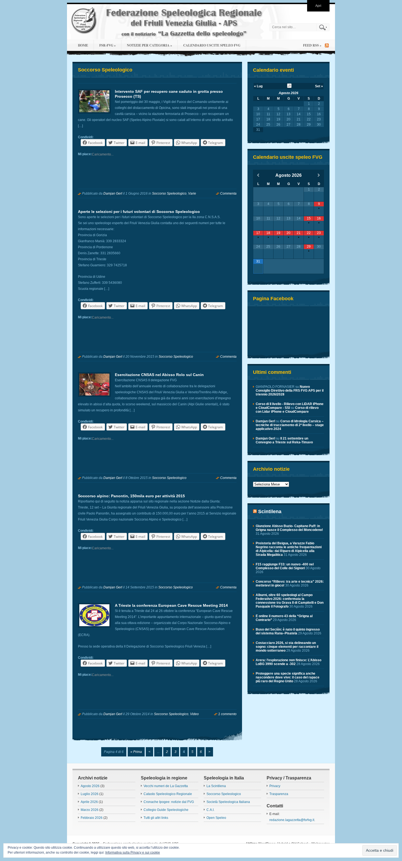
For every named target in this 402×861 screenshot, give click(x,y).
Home (83, 45)
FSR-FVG (107, 45)
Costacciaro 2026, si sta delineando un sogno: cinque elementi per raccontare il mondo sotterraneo (287, 646)
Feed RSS (312, 45)
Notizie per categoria (149, 45)
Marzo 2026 (89, 810)
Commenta (228, 193)
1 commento (227, 714)
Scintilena (269, 511)
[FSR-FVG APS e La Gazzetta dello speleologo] (167, 22)
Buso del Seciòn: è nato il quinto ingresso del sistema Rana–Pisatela (288, 631)
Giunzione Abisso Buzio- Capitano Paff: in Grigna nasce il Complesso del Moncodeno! (289, 528)
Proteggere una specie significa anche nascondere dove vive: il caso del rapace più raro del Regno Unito (287, 677)
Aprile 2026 (89, 802)
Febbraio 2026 (92, 818)
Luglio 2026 (89, 794)
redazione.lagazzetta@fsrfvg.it (291, 820)
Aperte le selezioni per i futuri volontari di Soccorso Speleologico (139, 211)
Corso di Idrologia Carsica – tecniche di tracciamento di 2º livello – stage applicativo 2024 (290, 425)
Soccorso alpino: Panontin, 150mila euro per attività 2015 (131, 496)
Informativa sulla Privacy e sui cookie (132, 852)
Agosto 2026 (288, 93)
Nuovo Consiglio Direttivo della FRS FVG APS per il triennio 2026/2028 (290, 390)
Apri (318, 6)
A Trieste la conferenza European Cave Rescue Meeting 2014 (171, 605)
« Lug (258, 86)
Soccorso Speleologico (169, 193)
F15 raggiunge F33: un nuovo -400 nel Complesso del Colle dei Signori (285, 566)
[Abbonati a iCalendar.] (289, 87)
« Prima (136, 752)
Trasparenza (278, 794)
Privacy (274, 786)
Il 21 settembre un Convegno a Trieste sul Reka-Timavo (284, 440)
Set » (319, 86)
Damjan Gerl (112, 193)
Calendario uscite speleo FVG (211, 45)
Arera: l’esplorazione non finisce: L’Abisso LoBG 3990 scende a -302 (288, 662)
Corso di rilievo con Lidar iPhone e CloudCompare (287, 410)
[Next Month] (319, 175)
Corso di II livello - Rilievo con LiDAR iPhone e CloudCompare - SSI (290, 406)
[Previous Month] (258, 175)
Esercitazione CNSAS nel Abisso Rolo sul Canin (159, 374)
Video (194, 714)
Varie (192, 193)
